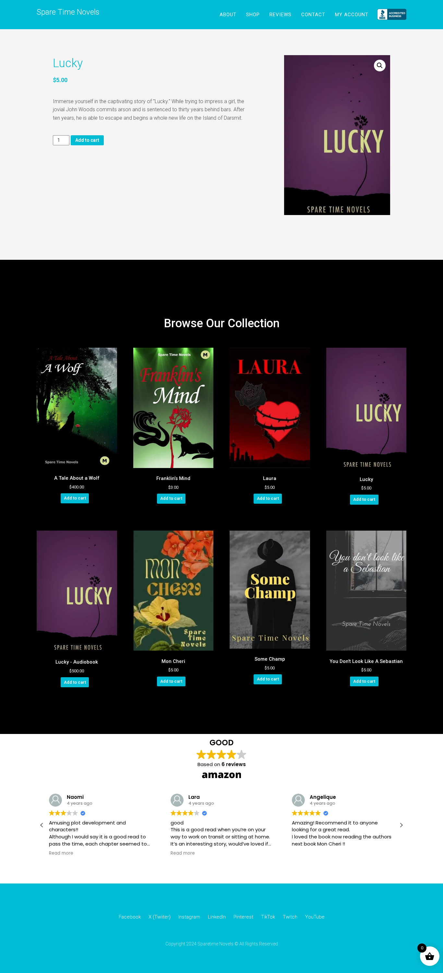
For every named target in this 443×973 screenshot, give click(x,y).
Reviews (280, 15)
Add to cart (87, 140)
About (228, 15)
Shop (253, 15)
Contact (313, 15)
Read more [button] (61, 853)
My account (351, 15)
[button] (380, 65)
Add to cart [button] (75, 498)
